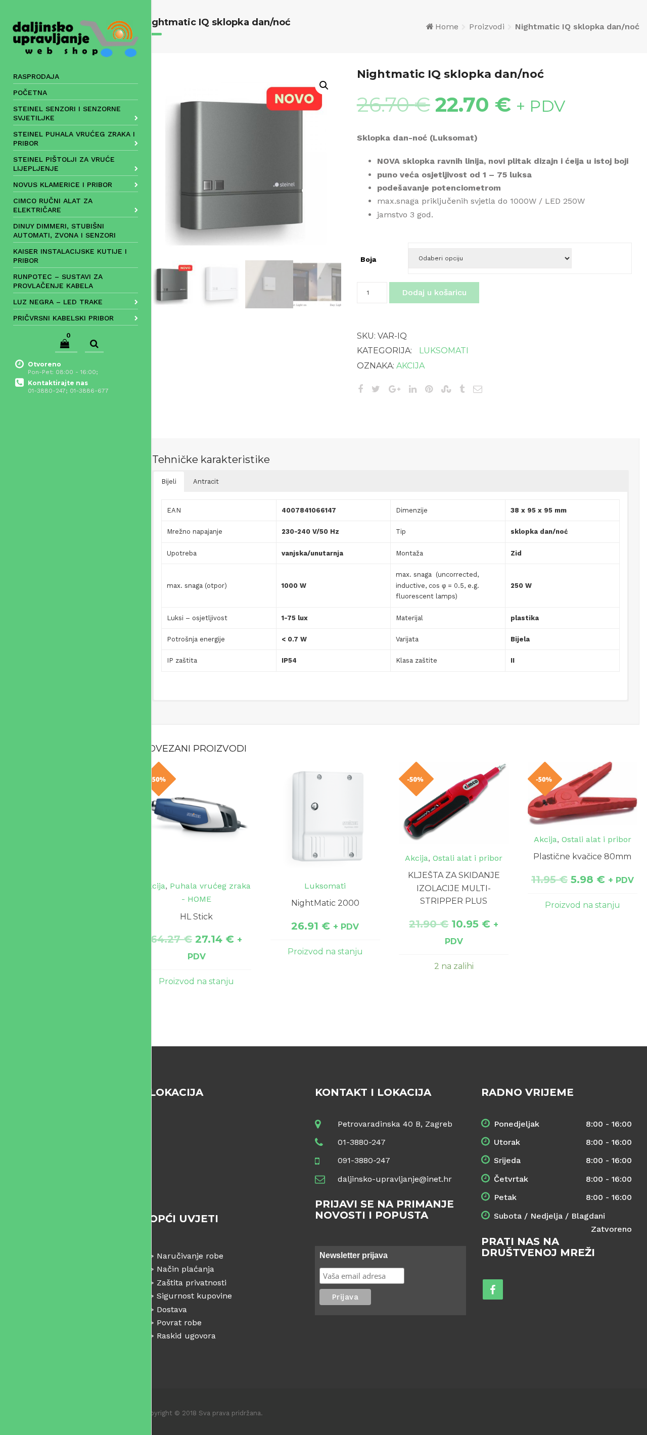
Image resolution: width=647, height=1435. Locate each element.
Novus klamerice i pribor (62, 184)
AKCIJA (410, 366)
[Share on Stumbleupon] (446, 389)
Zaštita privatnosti (191, 1282)
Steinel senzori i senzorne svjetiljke (67, 113)
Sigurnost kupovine (194, 1296)
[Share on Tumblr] (462, 389)
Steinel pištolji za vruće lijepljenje (64, 163)
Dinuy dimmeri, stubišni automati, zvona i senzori (64, 230)
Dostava (172, 1309)
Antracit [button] (206, 481)
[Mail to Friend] (477, 389)
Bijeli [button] (168, 481)
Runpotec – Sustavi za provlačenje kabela (58, 281)
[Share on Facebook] (360, 389)
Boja (368, 259)
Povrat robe (179, 1322)
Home (446, 26)
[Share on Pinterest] (429, 389)
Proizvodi (486, 26)
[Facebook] (493, 1289)
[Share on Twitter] (376, 389)
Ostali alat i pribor (467, 858)
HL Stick (196, 916)
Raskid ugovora (186, 1335)
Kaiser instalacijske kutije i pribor (70, 255)
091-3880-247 (364, 1160)
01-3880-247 (362, 1142)
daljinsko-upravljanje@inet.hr (395, 1179)
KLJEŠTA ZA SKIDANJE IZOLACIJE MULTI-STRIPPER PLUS (454, 888)
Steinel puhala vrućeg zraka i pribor (74, 138)
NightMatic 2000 (325, 903)
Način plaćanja (185, 1269)
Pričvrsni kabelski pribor (63, 318)
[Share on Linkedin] (413, 389)
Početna (30, 92)
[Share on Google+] (394, 389)
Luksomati (444, 350)
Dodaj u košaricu (434, 292)
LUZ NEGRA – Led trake (58, 302)
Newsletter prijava (353, 1255)
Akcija (153, 886)
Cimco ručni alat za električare (53, 205)
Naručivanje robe (190, 1256)
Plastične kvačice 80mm (582, 856)
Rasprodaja (36, 76)
